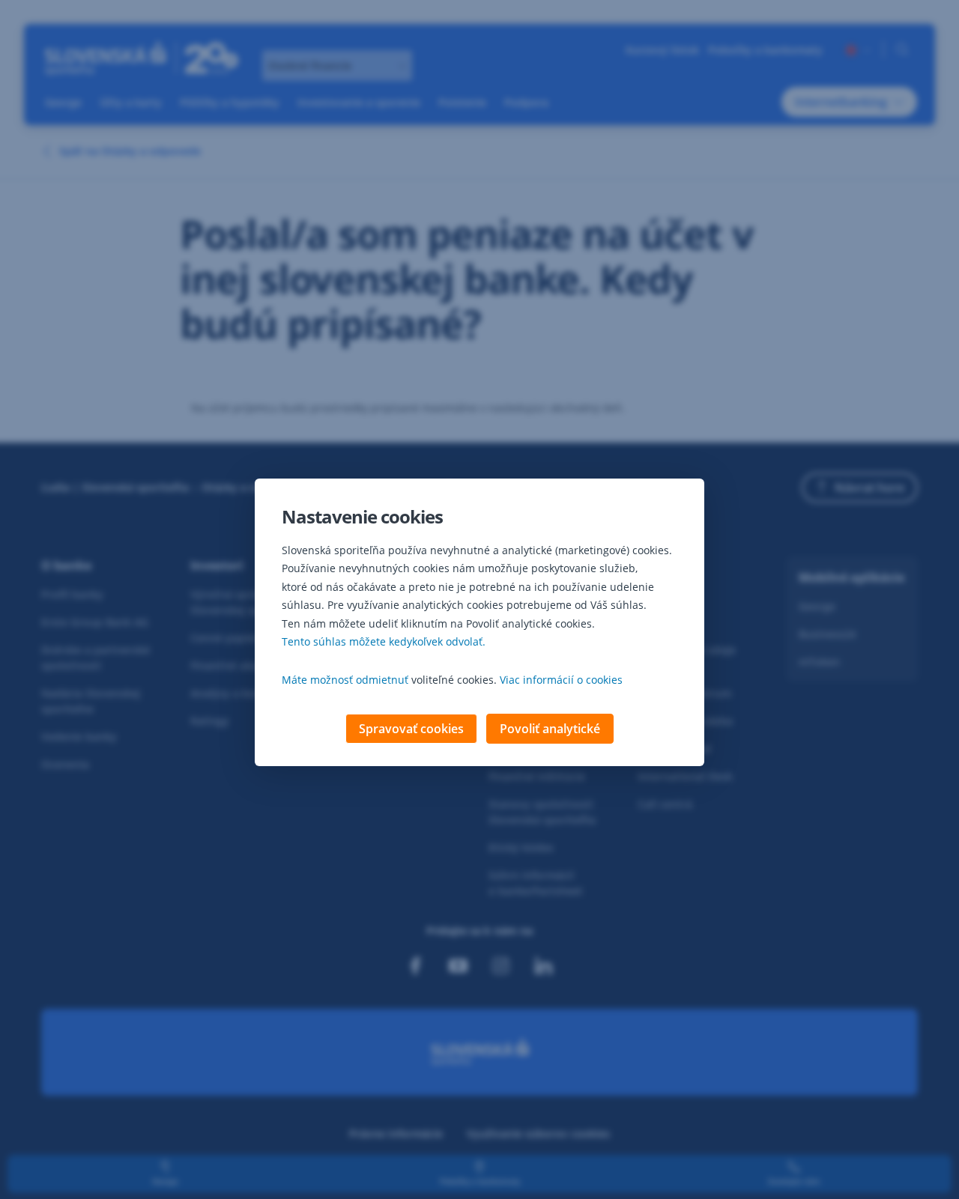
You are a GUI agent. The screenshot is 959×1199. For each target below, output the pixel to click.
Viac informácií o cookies (561, 680)
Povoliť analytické (550, 728)
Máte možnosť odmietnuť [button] (345, 680)
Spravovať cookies (411, 728)
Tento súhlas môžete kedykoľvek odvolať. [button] (383, 641)
